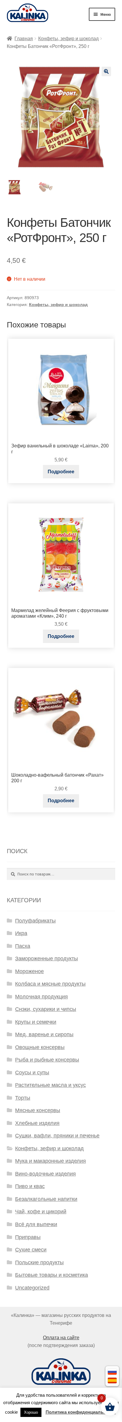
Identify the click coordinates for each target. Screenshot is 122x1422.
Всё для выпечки (36, 1224)
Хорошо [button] (31, 1412)
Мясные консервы (37, 1110)
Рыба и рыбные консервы (47, 1060)
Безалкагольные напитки (46, 1199)
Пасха (22, 946)
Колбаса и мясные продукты (50, 984)
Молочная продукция (41, 997)
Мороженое (29, 971)
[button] (106, 71)
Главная (24, 38)
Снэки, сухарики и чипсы (45, 1009)
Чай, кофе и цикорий (40, 1212)
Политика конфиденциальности (81, 1412)
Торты (22, 1098)
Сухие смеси (30, 1250)
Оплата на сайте (61, 1337)
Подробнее (61, 471)
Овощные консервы (40, 1047)
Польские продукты (39, 1262)
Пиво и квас (30, 1186)
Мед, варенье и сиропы (44, 1034)
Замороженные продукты (46, 958)
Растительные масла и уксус (50, 1085)
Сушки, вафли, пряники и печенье (57, 1136)
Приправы (28, 1237)
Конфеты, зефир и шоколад (68, 38)
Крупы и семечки (35, 1022)
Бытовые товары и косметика (51, 1275)
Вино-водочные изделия (45, 1174)
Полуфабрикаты (35, 921)
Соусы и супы (32, 1073)
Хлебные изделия (37, 1123)
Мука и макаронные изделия (50, 1161)
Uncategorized (32, 1288)
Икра (21, 933)
